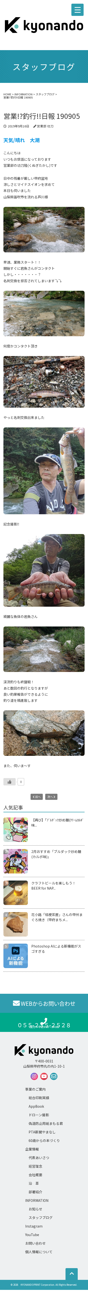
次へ (50, 797)
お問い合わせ (35, 1243)
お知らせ (35, 1208)
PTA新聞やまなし (42, 1131)
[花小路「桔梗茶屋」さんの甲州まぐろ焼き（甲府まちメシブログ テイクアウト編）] (17, 924)
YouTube (32, 1234)
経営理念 (35, 1166)
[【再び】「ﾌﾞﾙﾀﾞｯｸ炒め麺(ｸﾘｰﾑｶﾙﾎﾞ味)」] (17, 829)
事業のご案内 (35, 1089)
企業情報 (32, 1149)
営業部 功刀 (45, 126)
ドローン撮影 (39, 1114)
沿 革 (34, 1183)
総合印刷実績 (39, 1097)
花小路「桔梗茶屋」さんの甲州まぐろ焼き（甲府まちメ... (57, 917)
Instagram (34, 1226)
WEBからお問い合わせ (48, 1003)
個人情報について (39, 1251)
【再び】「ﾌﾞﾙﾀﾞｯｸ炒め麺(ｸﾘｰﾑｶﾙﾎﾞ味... (57, 822)
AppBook (36, 1106)
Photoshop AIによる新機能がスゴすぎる (56, 949)
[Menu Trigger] (77, 10)
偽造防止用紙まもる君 (46, 1123)
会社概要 (35, 1174)
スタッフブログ (41, 1217)
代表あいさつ (39, 1157)
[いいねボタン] (9, 781)
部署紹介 (35, 1191)
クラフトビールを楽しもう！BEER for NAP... (53, 886)
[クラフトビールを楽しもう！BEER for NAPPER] (17, 893)
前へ (37, 797)
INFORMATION (36, 1200)
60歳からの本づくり (44, 1140)
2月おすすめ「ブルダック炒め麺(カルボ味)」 (56, 854)
